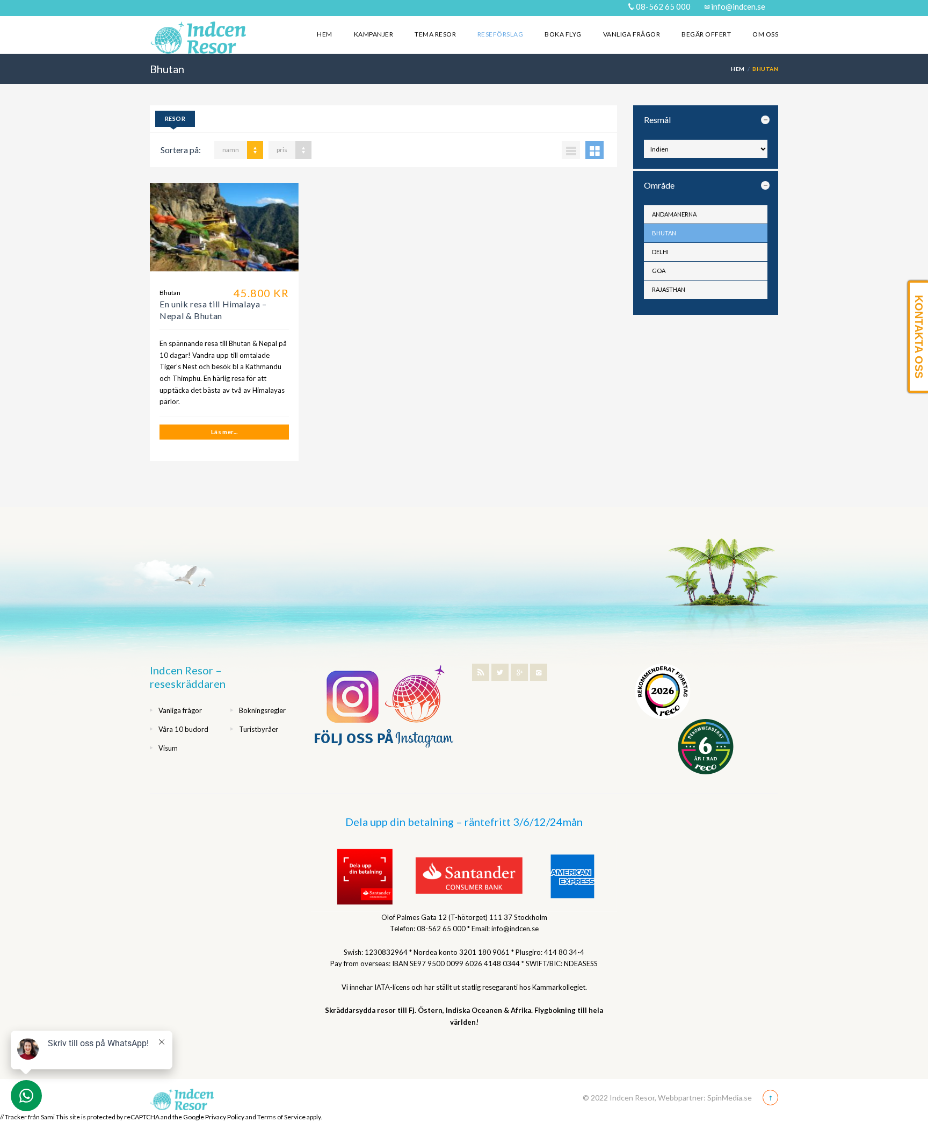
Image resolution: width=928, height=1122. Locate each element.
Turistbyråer (258, 729)
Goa (658, 270)
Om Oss (765, 34)
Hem (324, 34)
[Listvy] (571, 150)
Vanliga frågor (632, 34)
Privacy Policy (224, 1117)
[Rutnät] (594, 150)
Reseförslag (500, 34)
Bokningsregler (262, 710)
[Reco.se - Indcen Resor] (662, 691)
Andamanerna (674, 214)
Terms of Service (281, 1117)
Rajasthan (668, 289)
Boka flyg (563, 34)
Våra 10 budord (183, 729)
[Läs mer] (224, 231)
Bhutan (664, 232)
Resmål (657, 119)
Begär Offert (706, 34)
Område (659, 185)
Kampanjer (373, 34)
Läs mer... (224, 431)
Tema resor (435, 34)
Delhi (660, 251)
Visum (168, 748)
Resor (175, 118)
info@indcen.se (737, 6)
